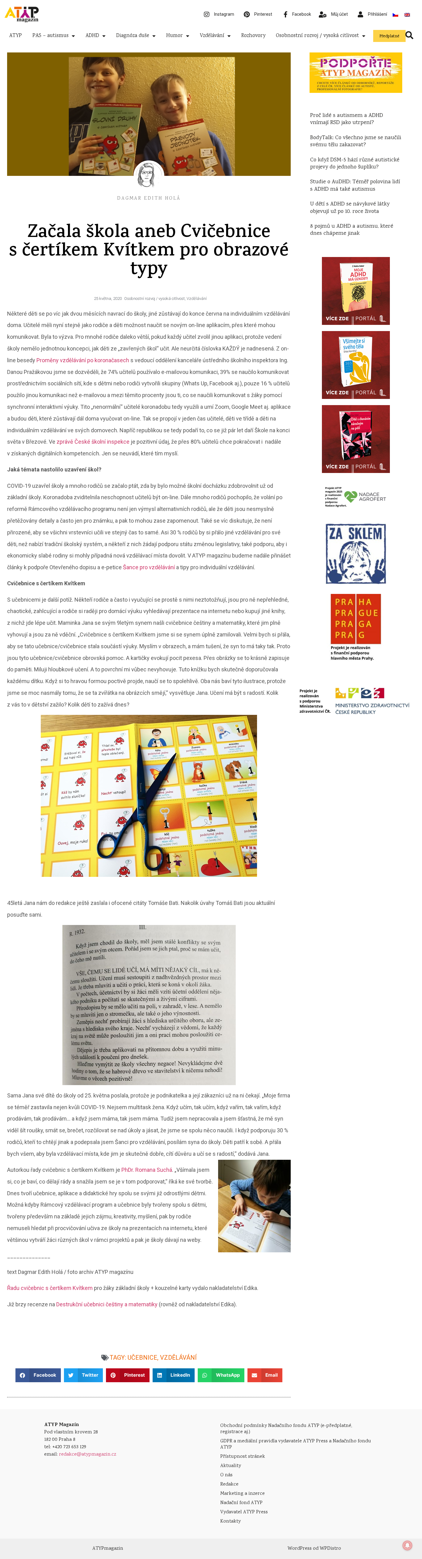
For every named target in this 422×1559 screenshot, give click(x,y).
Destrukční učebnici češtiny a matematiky (107, 1304)
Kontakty (230, 1521)
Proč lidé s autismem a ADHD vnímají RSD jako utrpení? (346, 119)
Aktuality (230, 1466)
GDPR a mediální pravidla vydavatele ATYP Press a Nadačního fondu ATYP (295, 1444)
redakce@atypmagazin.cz (87, 1454)
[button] (38, 1375)
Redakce (229, 1484)
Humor (174, 36)
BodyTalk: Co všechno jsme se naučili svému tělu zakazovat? (355, 141)
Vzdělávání (212, 36)
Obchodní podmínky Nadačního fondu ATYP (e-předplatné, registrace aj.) (286, 1429)
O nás (226, 1475)
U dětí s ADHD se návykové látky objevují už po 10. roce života (350, 207)
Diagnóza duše (132, 36)
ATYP (15, 36)
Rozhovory (253, 36)
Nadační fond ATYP (241, 1503)
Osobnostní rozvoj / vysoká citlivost (317, 36)
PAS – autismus (50, 36)
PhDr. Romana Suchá (146, 1170)
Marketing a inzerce (242, 1493)
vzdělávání (178, 1357)
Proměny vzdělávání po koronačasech (82, 360)
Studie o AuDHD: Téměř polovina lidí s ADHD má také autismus (355, 185)
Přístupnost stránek (242, 1456)
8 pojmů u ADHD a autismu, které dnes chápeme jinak (351, 230)
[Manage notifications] (407, 1545)
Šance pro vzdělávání (149, 567)
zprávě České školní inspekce (93, 441)
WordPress (300, 1548)
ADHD (92, 36)
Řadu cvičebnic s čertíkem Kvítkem (50, 1288)
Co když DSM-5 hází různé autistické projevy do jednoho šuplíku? (354, 163)
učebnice (142, 1357)
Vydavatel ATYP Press (244, 1512)
